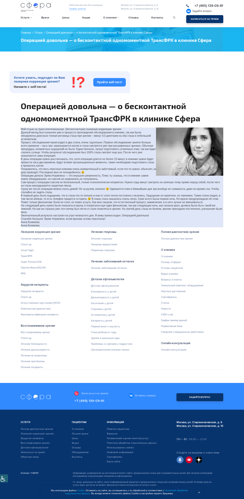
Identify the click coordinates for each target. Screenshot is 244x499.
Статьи (165, 302)
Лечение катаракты (32, 367)
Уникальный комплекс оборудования (182, 285)
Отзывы (133, 17)
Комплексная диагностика (35, 308)
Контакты (157, 17)
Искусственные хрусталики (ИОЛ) (40, 302)
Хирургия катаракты (34, 284)
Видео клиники (169, 273)
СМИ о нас (167, 314)
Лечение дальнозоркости (35, 349)
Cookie (80, 490)
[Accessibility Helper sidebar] (4, 478)
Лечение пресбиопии (32, 361)
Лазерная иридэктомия (104, 244)
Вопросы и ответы (171, 279)
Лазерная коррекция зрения (40, 232)
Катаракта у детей (101, 320)
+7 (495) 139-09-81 (209, 6)
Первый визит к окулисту (105, 326)
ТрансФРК (26, 256)
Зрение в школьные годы (105, 338)
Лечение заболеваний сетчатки (112, 261)
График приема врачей (174, 320)
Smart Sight (27, 250)
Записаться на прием (205, 19)
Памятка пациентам (118, 429)
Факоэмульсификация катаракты (40, 314)
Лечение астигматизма (34, 355)
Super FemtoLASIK (31, 261)
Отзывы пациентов (172, 268)
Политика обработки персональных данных (132, 443)
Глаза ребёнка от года (103, 332)
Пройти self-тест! (109, 82)
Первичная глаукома (103, 250)
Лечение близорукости (34, 343)
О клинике (168, 250)
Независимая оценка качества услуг (128, 438)
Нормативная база (171, 326)
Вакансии (112, 433)
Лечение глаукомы (104, 232)
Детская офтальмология (107, 279)
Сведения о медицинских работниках (182, 331)
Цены (65, 17)
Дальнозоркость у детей (105, 297)
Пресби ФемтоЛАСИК (33, 267)
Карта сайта (113, 461)
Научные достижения (173, 291)
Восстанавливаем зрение (38, 325)
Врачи (45, 17)
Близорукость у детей (103, 291)
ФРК (23, 273)
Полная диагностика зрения (180, 232)
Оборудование (80, 452)
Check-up (26, 244)
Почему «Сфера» (171, 262)
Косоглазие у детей (102, 303)
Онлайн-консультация (175, 343)
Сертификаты (169, 297)
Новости (166, 308)
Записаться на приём (33, 452)
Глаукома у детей (101, 309)
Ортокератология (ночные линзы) (110, 349)
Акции (86, 17)
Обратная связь (30, 456)
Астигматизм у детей (103, 314)
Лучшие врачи (80, 433)
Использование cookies (120, 447)
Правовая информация (120, 452)
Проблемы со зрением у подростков (111, 343)
